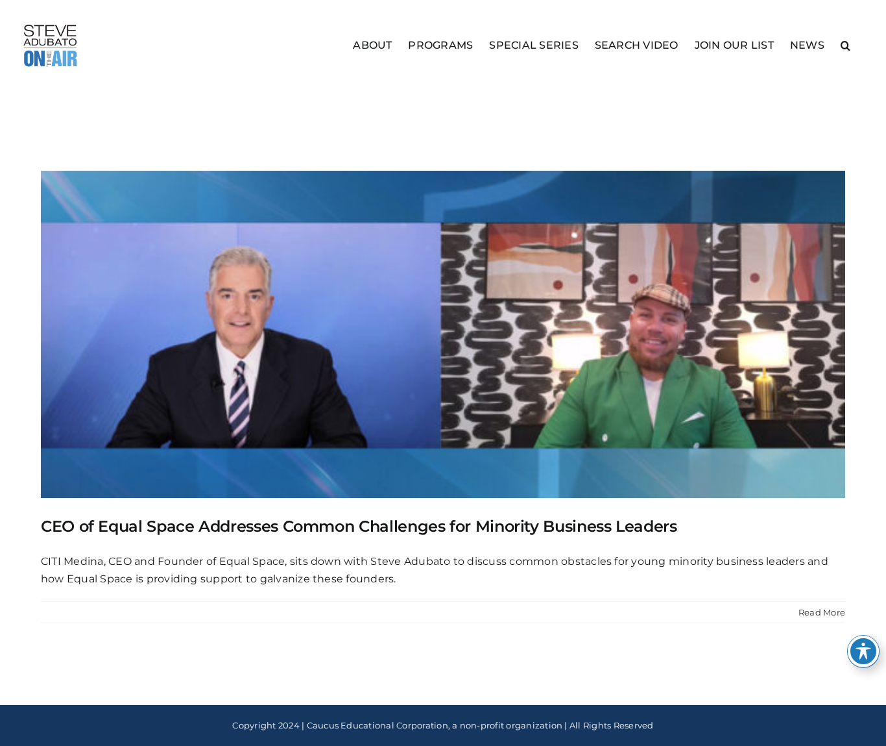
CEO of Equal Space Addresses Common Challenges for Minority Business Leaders (359, 526)
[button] (845, 44)
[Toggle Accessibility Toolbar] (863, 651)
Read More (821, 612)
